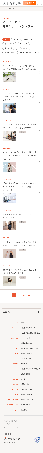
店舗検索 (28, 3)
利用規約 (7, 424)
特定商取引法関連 (10, 421)
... (24, 295)
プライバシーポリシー (12, 427)
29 (29, 295)
